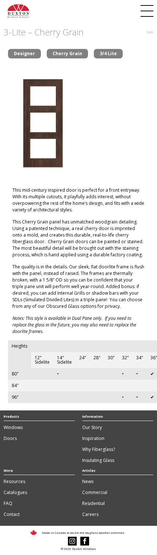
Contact (12, 514)
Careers (90, 514)
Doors (10, 438)
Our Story (92, 427)
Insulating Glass (98, 460)
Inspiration (93, 438)
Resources (14, 481)
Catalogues (15, 492)
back (150, 32)
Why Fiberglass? (98, 449)
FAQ (8, 503)
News (87, 481)
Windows (13, 427)
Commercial (94, 492)
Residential (93, 503)
